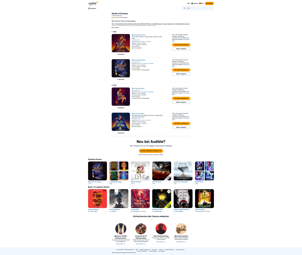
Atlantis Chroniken (136, 182)
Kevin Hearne (200, 211)
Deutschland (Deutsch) (142, 251)
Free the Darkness (114, 209)
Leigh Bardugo (158, 211)
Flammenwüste (156, 182)
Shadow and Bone (157, 209)
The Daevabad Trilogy (115, 182)
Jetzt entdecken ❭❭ (121, 244)
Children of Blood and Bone (181, 209)
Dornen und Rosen (93, 209)
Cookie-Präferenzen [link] (169, 249)
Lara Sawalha (148, 41)
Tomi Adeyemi (179, 211)
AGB (137, 249)
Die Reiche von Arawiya (94, 182)
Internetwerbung (180, 249)
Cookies (161, 249)
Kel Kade (114, 211)
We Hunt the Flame (138, 35)
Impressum (154, 249)
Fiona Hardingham (144, 63)
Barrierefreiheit (153, 251)
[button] (116, 27)
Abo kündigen (162, 251)
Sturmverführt (135, 209)
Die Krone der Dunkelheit (181, 182)
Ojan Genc (142, 41)
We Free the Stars (138, 88)
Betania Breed (199, 182)
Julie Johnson (136, 211)
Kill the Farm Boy (200, 209)
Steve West (151, 63)
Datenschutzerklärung (145, 249)
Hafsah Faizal (137, 40)
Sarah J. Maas (93, 211)
